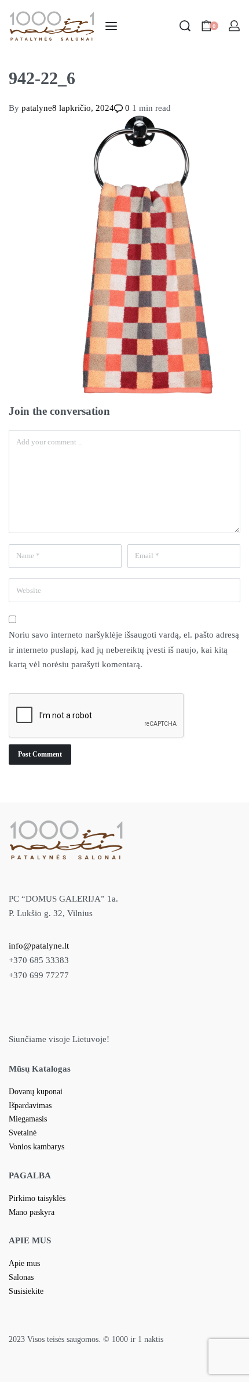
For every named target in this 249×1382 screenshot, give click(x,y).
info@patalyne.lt (39, 945)
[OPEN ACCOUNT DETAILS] (234, 26)
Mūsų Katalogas (40, 1068)
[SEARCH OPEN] (185, 26)
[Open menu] (111, 26)
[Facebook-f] (114, 1016)
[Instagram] (135, 1016)
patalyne (36, 108)
